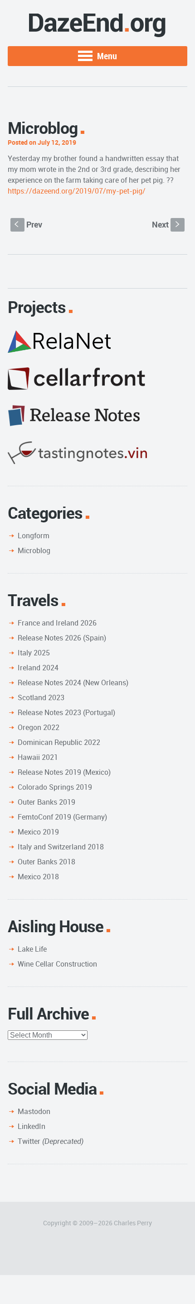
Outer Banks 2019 (46, 802)
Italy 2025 (34, 653)
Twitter (50, 1141)
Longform (33, 536)
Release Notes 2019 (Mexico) (64, 772)
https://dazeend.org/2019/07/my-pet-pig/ (77, 191)
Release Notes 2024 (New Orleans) (73, 683)
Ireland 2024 (38, 668)
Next (166, 224)
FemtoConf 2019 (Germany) (62, 817)
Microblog (34, 550)
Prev (28, 224)
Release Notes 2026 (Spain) (62, 638)
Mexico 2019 (38, 832)
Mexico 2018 (38, 877)
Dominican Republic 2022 (59, 742)
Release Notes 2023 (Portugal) (66, 712)
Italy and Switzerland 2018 (61, 847)
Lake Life (32, 949)
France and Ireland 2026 (57, 623)
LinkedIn (31, 1126)
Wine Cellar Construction (57, 964)
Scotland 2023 (41, 697)
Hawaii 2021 (38, 757)
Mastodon (34, 1111)
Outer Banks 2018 (46, 862)
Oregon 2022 (38, 727)
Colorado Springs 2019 (55, 787)
